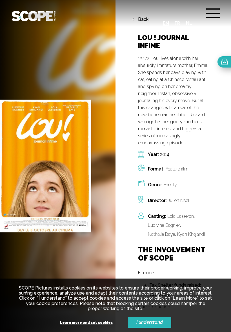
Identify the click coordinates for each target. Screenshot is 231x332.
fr (177, 23)
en (166, 23)
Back (143, 19)
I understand (149, 322)
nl (189, 23)
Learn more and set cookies (86, 323)
